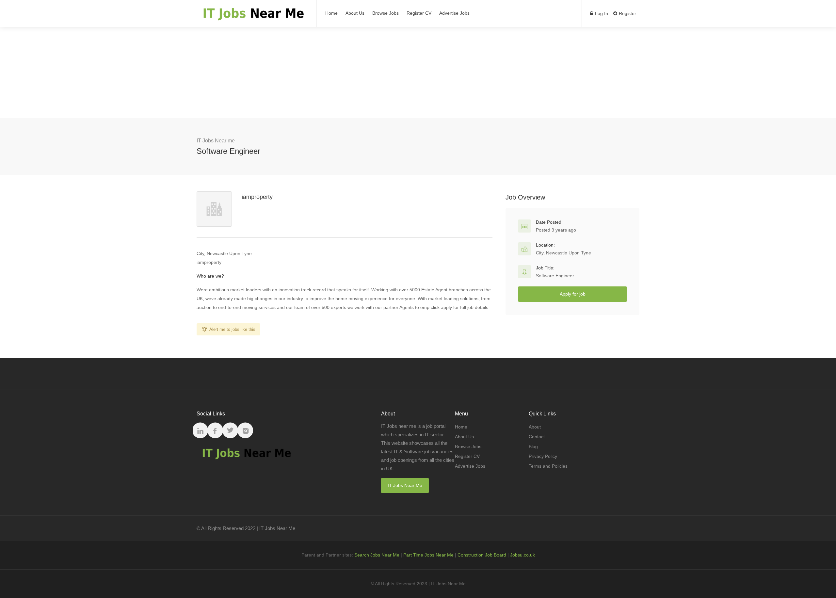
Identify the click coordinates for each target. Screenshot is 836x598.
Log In (601, 13)
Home (331, 13)
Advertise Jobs (454, 13)
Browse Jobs (385, 13)
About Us (355, 13)
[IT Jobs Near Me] (252, 16)
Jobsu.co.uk (522, 555)
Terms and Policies (548, 466)
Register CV (419, 13)
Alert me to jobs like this (232, 329)
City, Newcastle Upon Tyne (563, 252)
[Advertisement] (418, 72)
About (535, 426)
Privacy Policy (543, 456)
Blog (533, 446)
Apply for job (573, 294)
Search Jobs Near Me (376, 555)
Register (627, 13)
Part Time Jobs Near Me (428, 555)
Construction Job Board (482, 555)
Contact (537, 436)
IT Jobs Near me (216, 140)
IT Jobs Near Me (405, 485)
